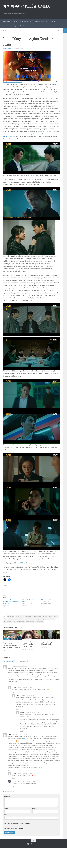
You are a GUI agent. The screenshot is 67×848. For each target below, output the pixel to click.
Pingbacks (23, 661)
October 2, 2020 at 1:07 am (27, 695)
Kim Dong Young (12, 619)
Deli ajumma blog (37, 616)
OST (21, 563)
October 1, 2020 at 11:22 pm (20, 734)
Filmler (15, 21)
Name (6, 808)
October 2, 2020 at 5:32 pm (32, 712)
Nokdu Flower (7, 136)
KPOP (53, 21)
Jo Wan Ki (56, 616)
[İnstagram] (31, 844)
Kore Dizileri (6, 21)
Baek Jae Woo (10, 616)
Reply (9, 684)
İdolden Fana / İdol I (46, 600)
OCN (14, 621)
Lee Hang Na (52, 619)
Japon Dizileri (7, 26)
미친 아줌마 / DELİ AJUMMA (26, 6)
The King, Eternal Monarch (12, 82)
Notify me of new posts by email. (14, 828)
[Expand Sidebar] (65, 30)
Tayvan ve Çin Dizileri (20, 26)
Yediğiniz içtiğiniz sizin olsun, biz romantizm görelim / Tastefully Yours (11, 645)
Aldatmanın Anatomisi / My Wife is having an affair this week (30, 644)
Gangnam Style (42, 131)
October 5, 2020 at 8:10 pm (28, 781)
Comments (10, 661)
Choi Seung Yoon (19, 616)
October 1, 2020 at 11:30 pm (25, 773)
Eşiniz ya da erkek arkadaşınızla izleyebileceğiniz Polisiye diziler (11, 601)
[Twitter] (28, 844)
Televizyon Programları (41, 21)
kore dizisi (27, 619)
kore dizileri (20, 619)
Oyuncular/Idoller (25, 21)
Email (34, 808)
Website (6, 815)
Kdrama (5, 619)
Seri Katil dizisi (39, 621)
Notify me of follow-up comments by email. (17, 823)
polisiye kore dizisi (30, 621)
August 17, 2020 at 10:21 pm (20, 666)
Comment (7, 796)
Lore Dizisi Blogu (7, 621)
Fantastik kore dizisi (47, 616)
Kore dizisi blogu (35, 619)
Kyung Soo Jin (44, 619)
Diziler (5, 31)
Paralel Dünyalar (20, 621)
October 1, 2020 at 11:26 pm (25, 687)
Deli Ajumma (8, 49)
